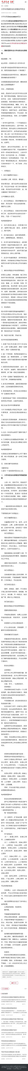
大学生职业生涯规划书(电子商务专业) (12, 1019)
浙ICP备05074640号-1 (21, 1066)
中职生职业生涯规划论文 (8, 1041)
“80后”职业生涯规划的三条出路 (10, 1052)
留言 (26, 1067)
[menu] (25, 2)
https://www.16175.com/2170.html (11, 973)
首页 (2, 5)
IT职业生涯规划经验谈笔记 (9, 1008)
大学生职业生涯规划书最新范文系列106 (13, 997)
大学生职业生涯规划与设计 (9, 1030)
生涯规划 (14, 12)
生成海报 (5, 988)
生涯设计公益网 (13, 971)
